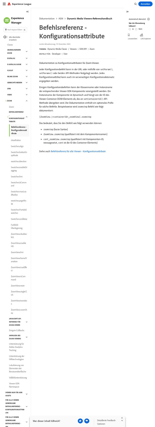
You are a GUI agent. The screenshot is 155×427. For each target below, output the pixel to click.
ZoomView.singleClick (19, 293)
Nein (140, 29)
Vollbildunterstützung (18, 377)
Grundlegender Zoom (14, 51)
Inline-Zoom (12, 76)
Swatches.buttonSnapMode (19, 154)
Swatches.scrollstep (19, 219)
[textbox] (15, 29)
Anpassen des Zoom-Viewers (15, 337)
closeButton (16, 140)
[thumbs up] (80, 421)
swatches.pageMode (18, 202)
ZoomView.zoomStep (19, 311)
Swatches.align (17, 146)
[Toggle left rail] (27, 12)
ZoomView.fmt (17, 252)
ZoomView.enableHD (18, 245)
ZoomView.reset (17, 285)
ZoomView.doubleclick (19, 236)
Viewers (73, 49)
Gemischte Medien (14, 83)
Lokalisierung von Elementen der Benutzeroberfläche (17, 368)
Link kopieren (146, 38)
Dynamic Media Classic (57, 49)
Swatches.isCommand (18, 184)
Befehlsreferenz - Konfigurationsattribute (16, 117)
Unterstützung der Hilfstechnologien (16, 358)
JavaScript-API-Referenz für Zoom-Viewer (15, 322)
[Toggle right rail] (127, 12)
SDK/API (83, 49)
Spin (9, 89)
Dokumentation (47, 18)
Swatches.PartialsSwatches (19, 211)
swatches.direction (18, 161)
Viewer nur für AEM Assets (13, 394)
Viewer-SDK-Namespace (14, 385)
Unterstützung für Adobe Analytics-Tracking (16, 347)
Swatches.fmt (16, 176)
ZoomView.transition (19, 302)
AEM (61, 18)
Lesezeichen (132, 38)
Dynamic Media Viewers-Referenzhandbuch (89, 18)
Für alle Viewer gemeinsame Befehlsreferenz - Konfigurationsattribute (14, 406)
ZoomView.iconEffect (19, 269)
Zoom (92, 49)
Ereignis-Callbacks (16, 330)
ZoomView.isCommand (18, 278)
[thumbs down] (86, 421)
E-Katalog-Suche (14, 64)
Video (9, 95)
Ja (133, 29)
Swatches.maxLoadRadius (18, 193)
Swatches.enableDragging (19, 169)
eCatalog (11, 58)
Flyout (10, 70)
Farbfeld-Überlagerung (16, 226)
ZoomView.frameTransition (19, 260)
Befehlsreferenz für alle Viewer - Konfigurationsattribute (78, 151)
